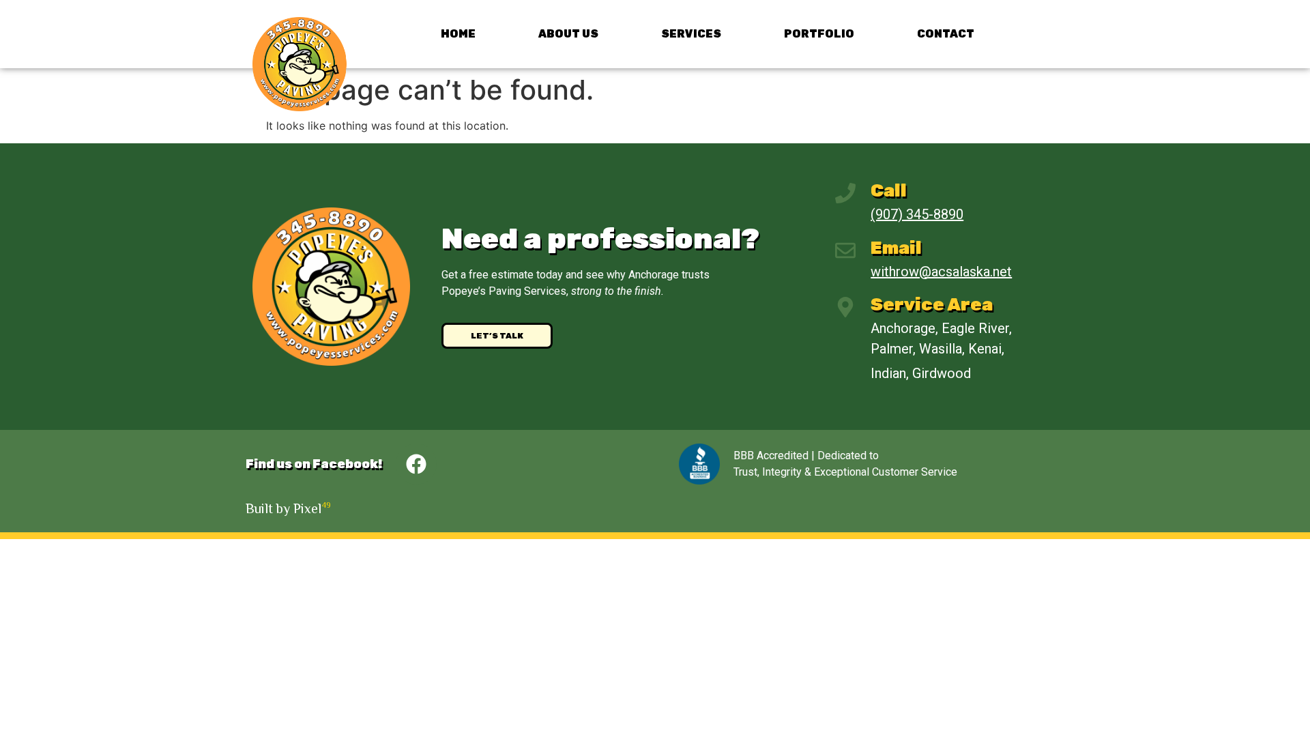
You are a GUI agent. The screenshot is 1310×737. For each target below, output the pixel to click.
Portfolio (819, 33)
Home (458, 33)
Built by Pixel (288, 508)
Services (691, 33)
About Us (568, 33)
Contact (945, 33)
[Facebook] (416, 464)
